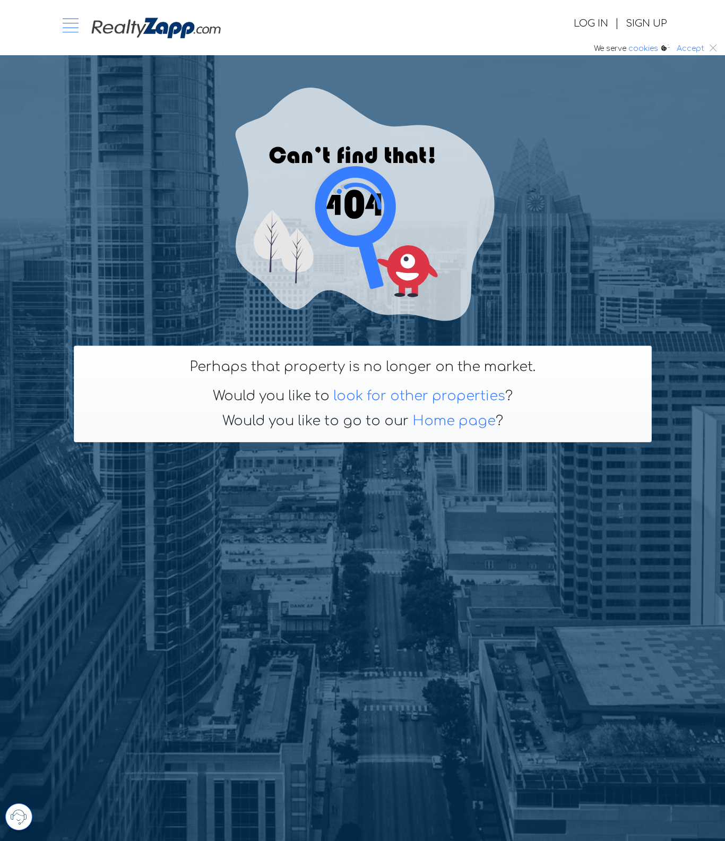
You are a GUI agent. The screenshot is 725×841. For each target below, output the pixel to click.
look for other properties (419, 396)
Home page (454, 421)
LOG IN (591, 23)
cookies (643, 49)
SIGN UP (646, 23)
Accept (690, 49)
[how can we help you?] (18, 816)
